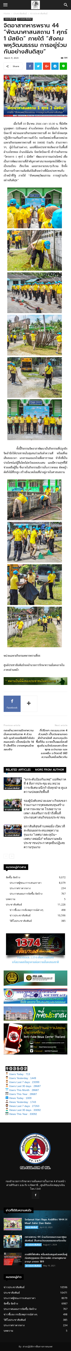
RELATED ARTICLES (18, 770)
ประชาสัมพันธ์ (20, 13)
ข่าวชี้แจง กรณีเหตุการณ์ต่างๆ (26, 910)
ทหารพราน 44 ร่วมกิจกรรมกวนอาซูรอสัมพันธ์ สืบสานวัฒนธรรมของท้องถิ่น (46, 1238)
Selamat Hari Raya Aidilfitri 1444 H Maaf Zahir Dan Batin (46, 1221)
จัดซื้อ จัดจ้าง (13, 877)
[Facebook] (35, 1195)
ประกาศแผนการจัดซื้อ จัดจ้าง (26, 893)
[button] (66, 5)
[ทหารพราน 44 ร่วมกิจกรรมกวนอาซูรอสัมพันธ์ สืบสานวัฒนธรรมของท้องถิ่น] (13, 1241)
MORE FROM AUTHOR (49, 770)
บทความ (10, 899)
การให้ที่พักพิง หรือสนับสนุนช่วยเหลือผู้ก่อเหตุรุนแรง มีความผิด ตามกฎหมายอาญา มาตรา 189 (46, 1257)
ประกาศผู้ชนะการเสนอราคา (26, 882)
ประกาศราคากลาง (20, 888)
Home (7, 13)
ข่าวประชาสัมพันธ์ (39, 13)
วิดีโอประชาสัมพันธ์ (21, 920)
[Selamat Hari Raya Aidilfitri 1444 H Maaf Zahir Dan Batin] (13, 1224)
